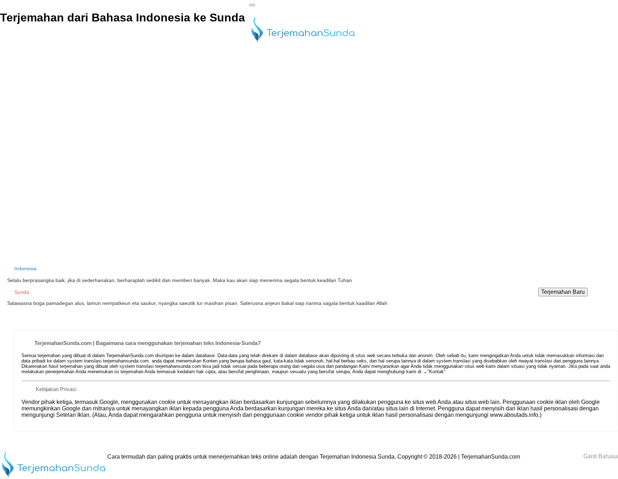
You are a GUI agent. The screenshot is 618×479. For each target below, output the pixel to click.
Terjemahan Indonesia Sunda (357, 457)
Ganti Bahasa (600, 456)
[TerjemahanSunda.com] (303, 44)
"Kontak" (436, 371)
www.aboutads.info (514, 415)
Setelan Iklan (72, 415)
